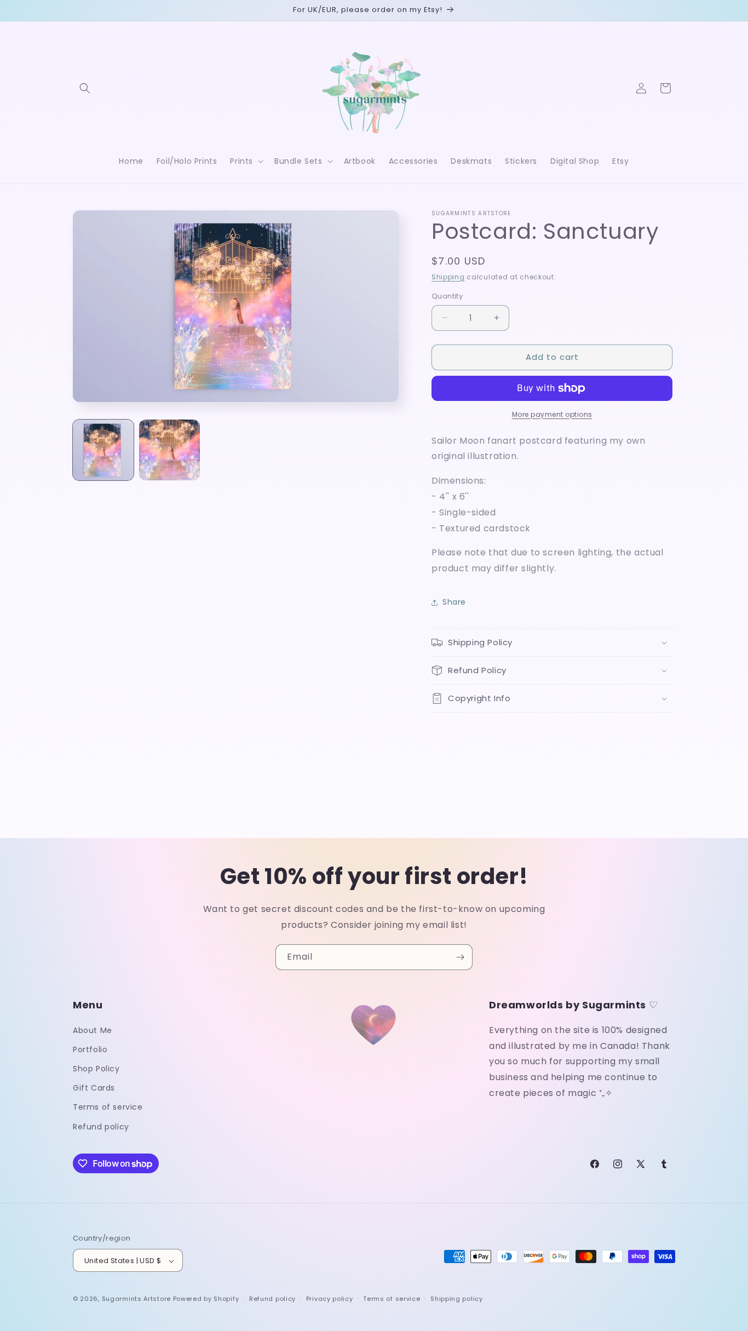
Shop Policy (96, 1068)
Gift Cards (94, 1087)
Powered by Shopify (206, 1299)
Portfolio (90, 1048)
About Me (92, 1029)
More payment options (552, 414)
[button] (85, 88)
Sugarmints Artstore (136, 1299)
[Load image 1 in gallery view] (103, 450)
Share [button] (454, 601)
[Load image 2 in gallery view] (169, 450)
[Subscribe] (460, 957)
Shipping (448, 277)
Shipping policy (456, 1298)
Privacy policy (329, 1298)
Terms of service (108, 1106)
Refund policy (101, 1126)
